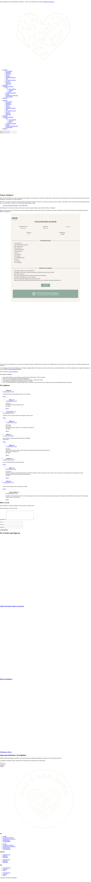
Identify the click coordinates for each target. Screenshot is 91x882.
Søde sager (8, 82)
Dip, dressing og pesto (11, 80)
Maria (10, 399)
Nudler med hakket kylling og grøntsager (12, 606)
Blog (7, 87)
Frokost (7, 75)
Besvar (4, 396)
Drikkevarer (8, 84)
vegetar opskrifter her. (13, 371)
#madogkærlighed (55, 294)
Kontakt (7, 94)
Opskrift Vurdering (4, 508)
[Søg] (16, 131)
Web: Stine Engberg (4, 880)
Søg (1, 131)
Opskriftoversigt (6, 854)
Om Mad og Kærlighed (8, 837)
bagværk (8, 81)
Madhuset (5, 98)
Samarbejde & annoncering (12, 95)
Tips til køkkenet (12, 89)
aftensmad (8, 76)
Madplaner (5, 85)
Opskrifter (5, 69)
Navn (1, 522)
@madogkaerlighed (43, 294)
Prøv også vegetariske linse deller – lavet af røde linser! (15, 205)
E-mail (2, 524)
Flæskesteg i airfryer (6, 752)
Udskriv (45, 285)
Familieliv (11, 90)
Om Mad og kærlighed (8, 86)
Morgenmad (8, 73)
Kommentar (3, 519)
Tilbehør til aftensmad (10, 77)
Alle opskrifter (9, 71)
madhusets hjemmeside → (49, 1)
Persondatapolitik (7, 841)
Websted (2, 527)
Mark (7, 481)
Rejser (10, 91)
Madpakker (8, 72)
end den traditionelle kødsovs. (15, 369)
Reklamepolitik (9, 96)
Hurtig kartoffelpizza (6, 679)
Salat (7, 78)
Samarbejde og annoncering (9, 839)
